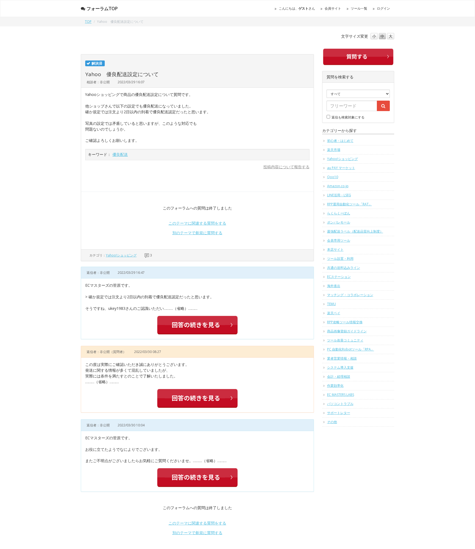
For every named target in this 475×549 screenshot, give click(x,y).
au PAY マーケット (341, 167)
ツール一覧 (359, 8)
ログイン (383, 8)
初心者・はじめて (340, 140)
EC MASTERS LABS (340, 394)
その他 (332, 422)
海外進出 (333, 285)
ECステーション (339, 276)
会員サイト (333, 8)
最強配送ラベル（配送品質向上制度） (355, 231)
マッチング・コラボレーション (350, 295)
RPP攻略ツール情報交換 (345, 322)
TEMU (331, 304)
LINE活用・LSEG (339, 195)
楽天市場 (333, 149)
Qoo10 (332, 177)
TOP (88, 21)
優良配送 (120, 154)
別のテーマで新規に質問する (197, 232)
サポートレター (338, 412)
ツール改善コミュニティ (345, 340)
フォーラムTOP (102, 8)
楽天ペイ (333, 313)
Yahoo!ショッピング (121, 255)
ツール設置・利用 (340, 258)
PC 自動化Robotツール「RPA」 (350, 349)
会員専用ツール (338, 240)
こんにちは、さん (297, 8)
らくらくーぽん (338, 213)
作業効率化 (335, 385)
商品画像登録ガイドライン (347, 331)
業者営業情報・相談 (342, 358)
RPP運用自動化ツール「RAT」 (349, 204)
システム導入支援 (340, 367)
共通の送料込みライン (343, 267)
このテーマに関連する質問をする (197, 223)
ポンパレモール (338, 222)
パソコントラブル (340, 403)
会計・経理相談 (338, 376)
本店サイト (335, 249)
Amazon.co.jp (338, 186)
